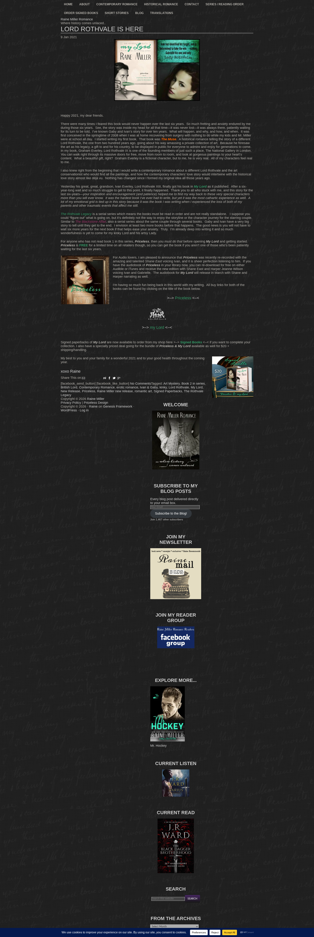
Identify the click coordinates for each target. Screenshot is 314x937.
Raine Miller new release (115, 391)
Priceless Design (96, 402)
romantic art (143, 391)
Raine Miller (95, 399)
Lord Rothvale (179, 387)
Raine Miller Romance (77, 19)
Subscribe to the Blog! (171, 513)
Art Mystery (171, 383)
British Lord (69, 387)
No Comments (140, 383)
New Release (70, 391)
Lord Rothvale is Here (102, 29)
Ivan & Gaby (149, 387)
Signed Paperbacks (168, 391)
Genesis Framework (117, 406)
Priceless (88, 391)
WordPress (69, 410)
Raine (93, 406)
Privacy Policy (71, 402)
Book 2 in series (193, 383)
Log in (84, 410)
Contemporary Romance (97, 387)
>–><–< (157, 327)
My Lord (197, 387)
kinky (163, 387)
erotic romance (127, 387)
